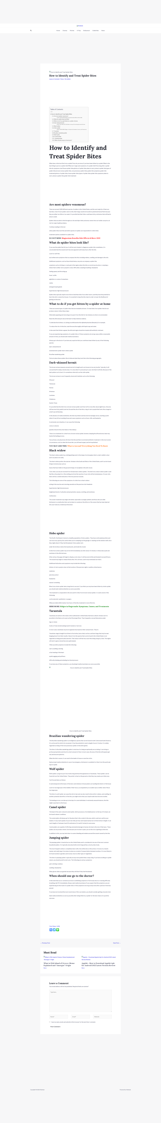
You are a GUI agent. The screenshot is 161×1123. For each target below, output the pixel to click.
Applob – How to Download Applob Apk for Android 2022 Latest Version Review (98, 964)
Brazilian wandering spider (60, 133)
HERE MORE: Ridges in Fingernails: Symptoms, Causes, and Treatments (73, 129)
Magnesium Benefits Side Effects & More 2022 (81, 238)
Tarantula (56, 131)
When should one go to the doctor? (63, 140)
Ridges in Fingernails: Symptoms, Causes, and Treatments (84, 606)
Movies (72, 30)
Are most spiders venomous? (61, 116)
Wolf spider (57, 134)
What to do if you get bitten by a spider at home (66, 121)
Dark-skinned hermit (59, 123)
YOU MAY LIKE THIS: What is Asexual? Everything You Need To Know (72, 124)
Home (58, 30)
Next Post (117, 943)
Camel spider (58, 136)
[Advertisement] (50, 12)
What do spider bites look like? (61, 119)
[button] (31, 30)
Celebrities (95, 30)
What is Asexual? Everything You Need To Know (87, 446)
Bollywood (86, 30)
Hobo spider (57, 128)
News (103, 30)
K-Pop (79, 30)
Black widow (57, 126)
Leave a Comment (54, 79)
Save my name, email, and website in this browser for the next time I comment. (73, 1022)
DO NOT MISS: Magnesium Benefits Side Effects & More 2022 (71, 117)
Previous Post (45, 943)
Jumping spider (58, 138)
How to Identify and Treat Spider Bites (61, 114)
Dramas (65, 30)
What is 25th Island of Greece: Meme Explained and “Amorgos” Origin (59, 964)
